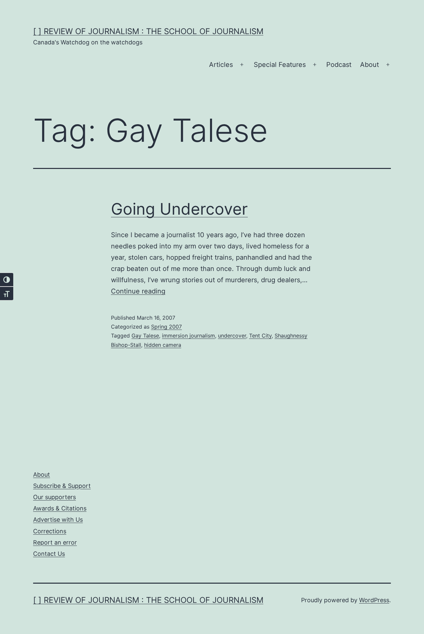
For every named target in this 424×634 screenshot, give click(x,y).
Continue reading (138, 291)
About (369, 65)
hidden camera (162, 345)
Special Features (280, 65)
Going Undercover (179, 209)
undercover (232, 335)
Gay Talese (145, 335)
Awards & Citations (59, 508)
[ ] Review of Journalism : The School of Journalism (148, 31)
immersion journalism (188, 335)
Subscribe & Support (62, 485)
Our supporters (54, 497)
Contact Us (49, 553)
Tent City (260, 335)
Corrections (49, 531)
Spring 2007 (166, 326)
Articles (221, 65)
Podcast (338, 65)
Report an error (55, 542)
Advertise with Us (58, 519)
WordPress (374, 600)
